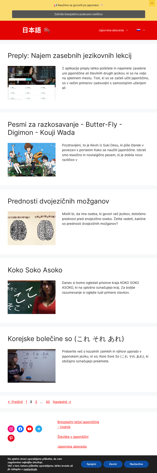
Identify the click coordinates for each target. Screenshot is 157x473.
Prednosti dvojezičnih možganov (58, 201)
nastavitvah (30, 469)
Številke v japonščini (72, 437)
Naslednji (62, 402)
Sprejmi (91, 464)
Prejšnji (15, 402)
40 (48, 402)
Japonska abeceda (111, 30)
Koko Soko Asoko (35, 270)
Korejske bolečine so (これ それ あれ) (66, 339)
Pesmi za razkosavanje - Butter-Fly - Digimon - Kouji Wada (65, 128)
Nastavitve (136, 464)
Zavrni (113, 464)
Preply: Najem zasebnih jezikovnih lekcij (70, 55)
